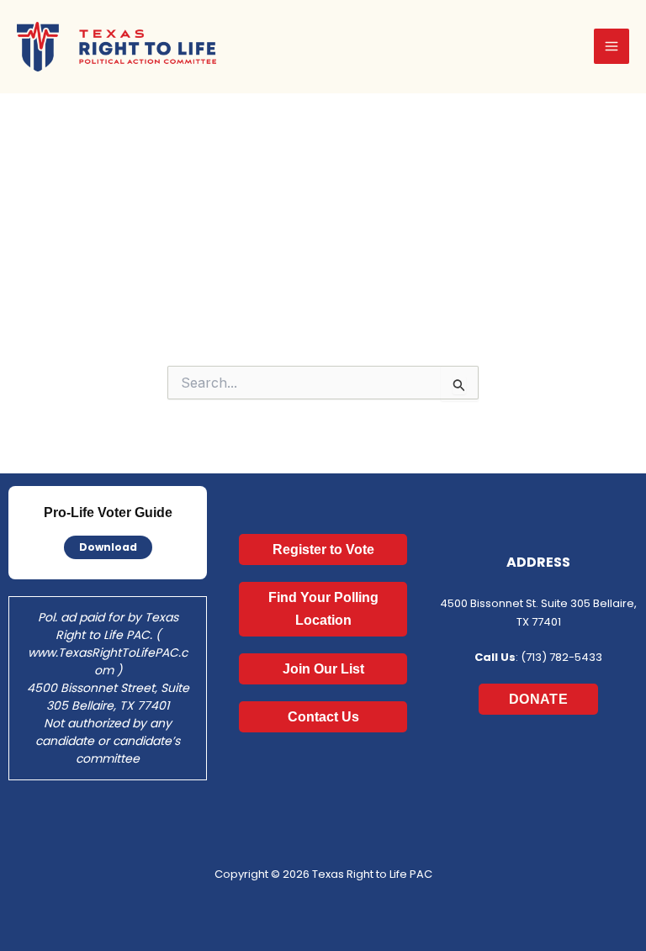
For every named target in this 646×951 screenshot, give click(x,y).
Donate (538, 699)
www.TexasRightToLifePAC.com (108, 661)
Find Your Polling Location (323, 608)
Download (108, 547)
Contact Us (323, 717)
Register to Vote (323, 549)
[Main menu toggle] (611, 46)
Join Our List (323, 669)
